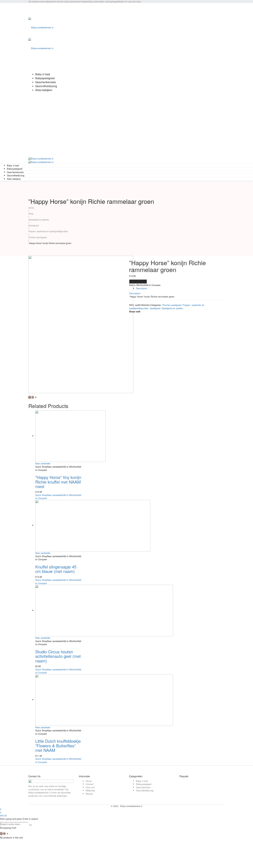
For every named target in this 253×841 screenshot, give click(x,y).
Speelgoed (33, 225)
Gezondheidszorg (15, 175)
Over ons (90, 787)
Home (31, 207)
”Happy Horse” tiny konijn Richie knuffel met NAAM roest (58, 481)
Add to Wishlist (136, 285)
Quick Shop (41, 466)
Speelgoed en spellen (38, 219)
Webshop (90, 790)
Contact (89, 784)
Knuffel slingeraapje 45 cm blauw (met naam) (55, 569)
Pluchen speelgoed (37, 237)
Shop (30, 213)
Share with (134, 311)
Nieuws (89, 793)
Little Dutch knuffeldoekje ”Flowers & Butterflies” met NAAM (58, 745)
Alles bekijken (14, 178)
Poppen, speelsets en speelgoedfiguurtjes (48, 231)
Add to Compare (152, 285)
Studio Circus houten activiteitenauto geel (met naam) (58, 656)
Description (141, 288)
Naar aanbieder (137, 281)
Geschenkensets (15, 172)
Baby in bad (13, 165)
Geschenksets (143, 787)
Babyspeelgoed (14, 168)
